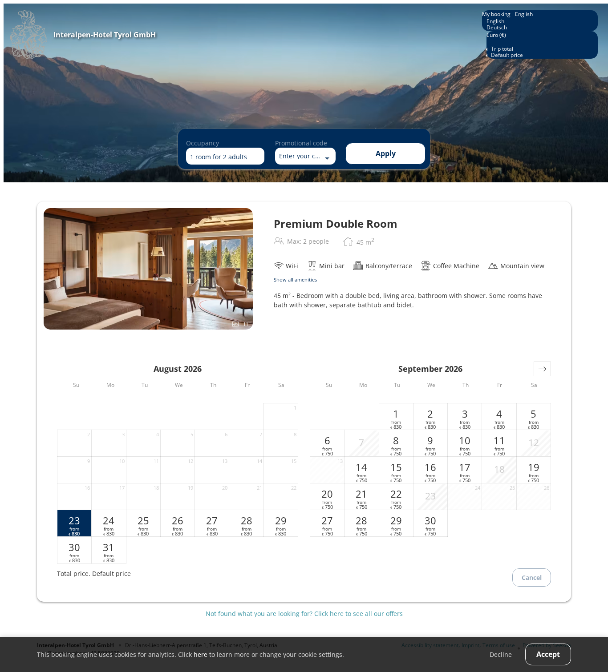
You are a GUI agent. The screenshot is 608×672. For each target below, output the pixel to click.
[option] (540, 21)
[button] (542, 369)
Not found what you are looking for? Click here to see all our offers (304, 613)
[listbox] (540, 20)
